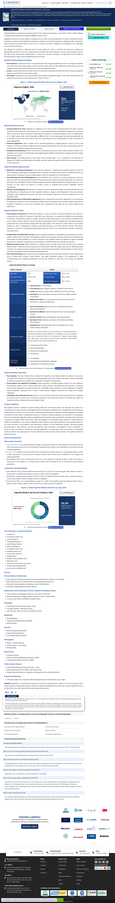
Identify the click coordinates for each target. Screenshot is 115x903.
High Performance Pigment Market (14, 727)
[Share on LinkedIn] (11, 692)
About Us (43, 861)
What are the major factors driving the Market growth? (21, 759)
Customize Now (99, 38)
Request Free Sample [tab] (72, 29)
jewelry (38, 131)
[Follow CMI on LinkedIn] (96, 862)
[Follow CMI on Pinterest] (107, 862)
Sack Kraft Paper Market (11, 734)
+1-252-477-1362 (39, 853)
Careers (61, 884)
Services (42, 869)
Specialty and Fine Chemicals (73, 20)
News (60, 880)
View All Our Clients (29, 826)
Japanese (7, 718)
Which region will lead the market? (15, 793)
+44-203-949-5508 (67, 853)
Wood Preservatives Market (12, 730)
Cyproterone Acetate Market (53, 734)
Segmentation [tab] (49, 29)
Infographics (62, 869)
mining (58, 158)
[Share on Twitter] (15, 692)
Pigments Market (50, 730)
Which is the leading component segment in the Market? (22, 770)
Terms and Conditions (83, 869)
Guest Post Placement (65, 876)
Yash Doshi (8, 699)
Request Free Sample (57, 122)
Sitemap (79, 880)
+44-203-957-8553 (55, 853)
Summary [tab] (11, 29)
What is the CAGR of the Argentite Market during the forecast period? (26, 751)
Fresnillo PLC (11, 452)
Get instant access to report (63, 368)
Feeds (78, 884)
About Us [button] (45, 3)
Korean (16, 718)
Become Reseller (81, 861)
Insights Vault (75, 3)
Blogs (60, 873)
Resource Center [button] (87, 3)
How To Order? (81, 865)
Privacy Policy (52, 900)
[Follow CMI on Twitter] (99, 862)
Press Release (62, 865)
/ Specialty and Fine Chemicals (13, 7)
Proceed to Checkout (99, 82)
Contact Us (43, 873)
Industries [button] (65, 3)
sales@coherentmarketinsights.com (17, 861)
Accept (60, 900)
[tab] (11, 28)
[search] (110, 2)
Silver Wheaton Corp (13, 445)
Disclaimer (80, 876)
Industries (43, 865)
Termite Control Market (52, 727)
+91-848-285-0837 (101, 853)
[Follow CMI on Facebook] (103, 862)
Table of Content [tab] (29, 29)
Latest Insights (56, 3)
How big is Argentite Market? (13, 743)
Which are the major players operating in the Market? (21, 778)
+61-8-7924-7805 (84, 853)
